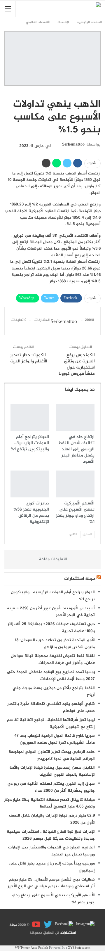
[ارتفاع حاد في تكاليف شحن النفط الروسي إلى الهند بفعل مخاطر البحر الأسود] (75, 417)
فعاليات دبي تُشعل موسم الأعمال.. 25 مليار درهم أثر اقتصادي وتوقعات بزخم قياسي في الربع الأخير (51, 883)
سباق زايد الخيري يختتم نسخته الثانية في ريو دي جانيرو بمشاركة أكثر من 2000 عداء (51, 787)
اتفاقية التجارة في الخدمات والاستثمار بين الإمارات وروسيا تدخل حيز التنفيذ (51, 851)
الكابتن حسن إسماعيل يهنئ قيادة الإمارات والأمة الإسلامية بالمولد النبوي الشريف (52, 771)
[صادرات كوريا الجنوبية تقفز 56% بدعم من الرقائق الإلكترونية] (29, 484)
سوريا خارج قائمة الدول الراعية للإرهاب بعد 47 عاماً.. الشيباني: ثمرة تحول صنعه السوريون (54, 739)
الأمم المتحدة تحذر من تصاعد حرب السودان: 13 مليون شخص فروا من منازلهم (55, 644)
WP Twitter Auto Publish (31, 948)
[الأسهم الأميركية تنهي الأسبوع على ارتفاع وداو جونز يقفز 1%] (75, 484)
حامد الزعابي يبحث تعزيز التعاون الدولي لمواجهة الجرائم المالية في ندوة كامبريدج (51, 755)
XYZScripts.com (79, 948)
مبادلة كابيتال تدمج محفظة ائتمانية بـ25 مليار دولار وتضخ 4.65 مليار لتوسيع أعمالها (49, 803)
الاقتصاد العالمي (99, 92)
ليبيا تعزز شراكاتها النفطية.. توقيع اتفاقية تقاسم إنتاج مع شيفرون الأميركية (51, 723)
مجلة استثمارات (79, 579)
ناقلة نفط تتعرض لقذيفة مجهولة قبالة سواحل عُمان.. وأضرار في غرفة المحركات (53, 659)
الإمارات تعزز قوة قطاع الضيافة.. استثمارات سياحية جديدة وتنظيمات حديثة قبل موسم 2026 (51, 835)
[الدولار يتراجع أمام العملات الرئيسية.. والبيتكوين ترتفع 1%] (29, 417)
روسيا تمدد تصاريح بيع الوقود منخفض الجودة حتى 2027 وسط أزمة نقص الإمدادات (51, 675)
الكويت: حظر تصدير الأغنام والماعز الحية (28, 358)
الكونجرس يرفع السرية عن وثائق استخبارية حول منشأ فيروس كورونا (77, 364)
